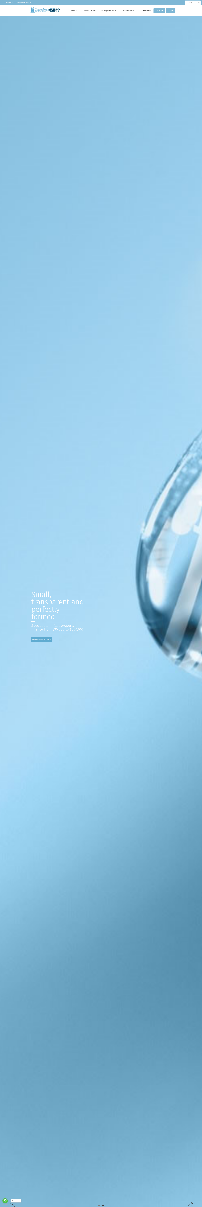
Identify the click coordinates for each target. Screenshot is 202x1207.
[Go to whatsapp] (5, 1200)
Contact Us (159, 11)
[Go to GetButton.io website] (5, 1205)
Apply (171, 11)
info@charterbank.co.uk (24, 2)
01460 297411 (9, 2)
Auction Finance (146, 11)
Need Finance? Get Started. (42, 632)
